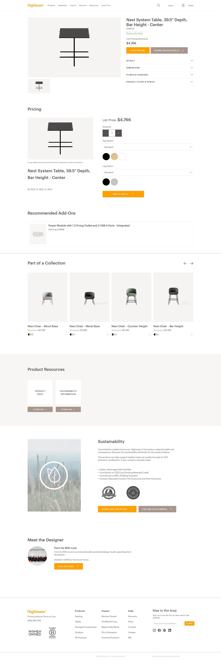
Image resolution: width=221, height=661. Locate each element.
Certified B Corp (109, 621)
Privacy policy (34, 616)
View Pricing (138, 50)
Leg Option (108, 166)
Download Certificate (115, 509)
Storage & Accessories (86, 627)
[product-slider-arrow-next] (191, 267)
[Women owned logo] (34, 632)
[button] (186, 5)
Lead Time (105, 5)
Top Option (108, 140)
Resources (94, 5)
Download (38, 409)
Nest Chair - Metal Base (85, 326)
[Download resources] (66, 334)
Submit (189, 623)
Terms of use (49, 616)
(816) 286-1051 (34, 620)
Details (130, 60)
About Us (83, 5)
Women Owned (109, 616)
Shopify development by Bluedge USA (166, 656)
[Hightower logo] (37, 612)
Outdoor (79, 632)
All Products (81, 637)
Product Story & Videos (140, 81)
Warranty (132, 616)
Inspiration (62, 5)
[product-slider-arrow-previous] (185, 267)
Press (130, 621)
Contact (132, 627)
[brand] (36, 5)
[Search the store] (158, 5)
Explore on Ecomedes (154, 509)
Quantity (107, 127)
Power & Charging (137, 74)
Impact (73, 5)
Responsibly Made (110, 627)
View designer (66, 566)
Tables (78, 621)
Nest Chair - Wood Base (43, 326)
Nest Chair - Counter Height (130, 326)
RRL (130, 637)
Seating (78, 616)
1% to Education (109, 632)
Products (51, 5)
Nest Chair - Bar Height (168, 326)
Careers (132, 632)
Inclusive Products (110, 637)
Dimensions (133, 67)
